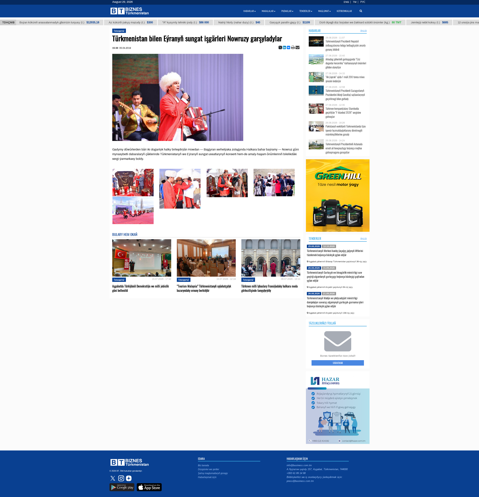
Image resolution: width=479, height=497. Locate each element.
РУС (362, 2)
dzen (128, 478)
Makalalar (268, 11)
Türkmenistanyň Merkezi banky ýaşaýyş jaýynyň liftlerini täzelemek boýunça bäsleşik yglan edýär (335, 253)
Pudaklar (286, 11)
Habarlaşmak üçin (207, 477)
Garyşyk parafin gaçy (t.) (275, 22)
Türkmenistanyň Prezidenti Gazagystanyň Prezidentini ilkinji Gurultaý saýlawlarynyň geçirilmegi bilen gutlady (345, 95)
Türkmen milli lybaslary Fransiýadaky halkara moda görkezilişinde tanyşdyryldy (269, 288)
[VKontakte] (288, 47)
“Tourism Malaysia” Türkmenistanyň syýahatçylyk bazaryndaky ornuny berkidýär (204, 288)
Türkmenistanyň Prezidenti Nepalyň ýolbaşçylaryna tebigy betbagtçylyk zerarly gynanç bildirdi (346, 45)
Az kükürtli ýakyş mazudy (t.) (116, 22)
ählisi (363, 31)
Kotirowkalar (344, 11)
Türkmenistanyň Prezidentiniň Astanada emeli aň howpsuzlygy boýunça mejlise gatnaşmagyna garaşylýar (344, 148)
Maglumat (323, 11)
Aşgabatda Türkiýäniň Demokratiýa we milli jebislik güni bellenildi (140, 288)
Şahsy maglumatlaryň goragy (213, 473)
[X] (280, 47)
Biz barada (203, 465)
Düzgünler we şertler (208, 469)
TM (354, 2)
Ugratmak (338, 363)
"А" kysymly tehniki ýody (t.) (171, 22)
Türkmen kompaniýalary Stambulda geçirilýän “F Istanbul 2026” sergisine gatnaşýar (343, 113)
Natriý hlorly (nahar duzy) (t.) (224, 22)
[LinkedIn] (284, 47)
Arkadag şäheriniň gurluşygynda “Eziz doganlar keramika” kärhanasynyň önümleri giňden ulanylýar (346, 63)
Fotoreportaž (119, 30)
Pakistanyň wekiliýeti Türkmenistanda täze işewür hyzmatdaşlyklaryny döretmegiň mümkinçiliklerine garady (346, 130)
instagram (120, 478)
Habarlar (315, 30)
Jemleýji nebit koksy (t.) (414, 22)
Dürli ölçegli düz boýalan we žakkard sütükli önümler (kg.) (346, 22)
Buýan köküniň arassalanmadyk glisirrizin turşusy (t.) (44, 22)
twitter (113, 478)
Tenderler (315, 238)
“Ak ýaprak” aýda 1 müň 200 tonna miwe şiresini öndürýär (345, 79)
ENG (346, 2)
